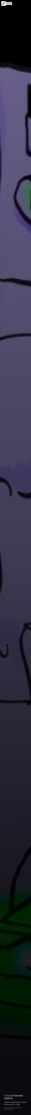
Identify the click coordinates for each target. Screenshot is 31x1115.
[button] (8, 3)
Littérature (11, 1107)
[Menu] (3, 3)
